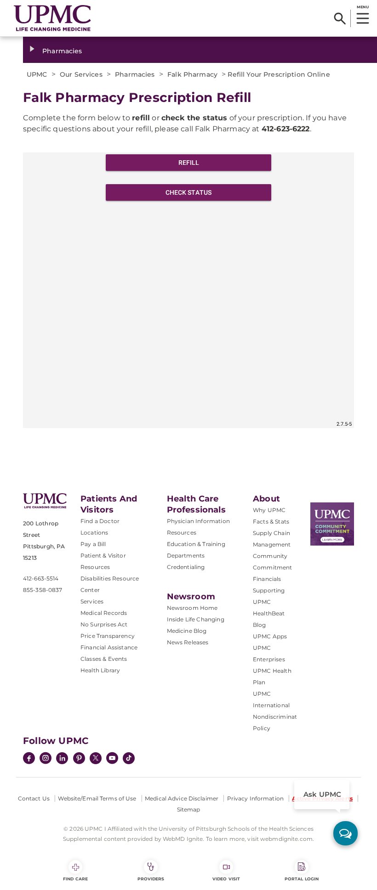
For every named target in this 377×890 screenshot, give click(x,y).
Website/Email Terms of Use (97, 798)
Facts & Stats (271, 521)
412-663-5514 (40, 578)
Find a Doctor (100, 521)
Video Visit (226, 878)
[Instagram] (45, 759)
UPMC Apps (270, 636)
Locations (94, 532)
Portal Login (302, 878)
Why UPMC (269, 510)
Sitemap (188, 809)
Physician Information (198, 521)
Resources (181, 532)
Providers (151, 878)
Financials (267, 578)
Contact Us (34, 798)
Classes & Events (103, 658)
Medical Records (103, 612)
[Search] (340, 18)
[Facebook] (29, 759)
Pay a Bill (93, 544)
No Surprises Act (104, 624)
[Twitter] (96, 758)
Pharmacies (62, 51)
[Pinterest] (79, 759)
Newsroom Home (192, 607)
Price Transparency (107, 635)
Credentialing (186, 566)
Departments (186, 555)
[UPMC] (52, 18)
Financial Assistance (108, 647)
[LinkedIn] (62, 759)
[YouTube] (112, 759)
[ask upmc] (345, 833)
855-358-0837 (42, 589)
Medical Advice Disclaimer (181, 798)
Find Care (75, 878)
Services (91, 601)
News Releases (188, 642)
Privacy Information (255, 798)
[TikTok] (129, 758)
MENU (362, 7)
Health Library (100, 670)
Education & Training (196, 544)
